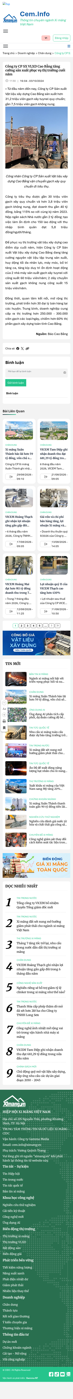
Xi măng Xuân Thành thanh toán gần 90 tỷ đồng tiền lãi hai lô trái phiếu (47, 807)
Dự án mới (10, 1341)
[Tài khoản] (67, 1372)
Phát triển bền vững (18, 1260)
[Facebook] (17, 348)
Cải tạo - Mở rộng (15, 1353)
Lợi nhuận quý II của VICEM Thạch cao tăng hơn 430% (53, 588)
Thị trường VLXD (14, 1242)
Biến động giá (12, 1254)
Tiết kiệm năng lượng (17, 1267)
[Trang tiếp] (51, 625)
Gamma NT (32, 1378)
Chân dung (44, 53)
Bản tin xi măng (38, 674)
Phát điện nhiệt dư (15, 1279)
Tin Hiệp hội (11, 1173)
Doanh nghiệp (26, 53)
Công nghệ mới (13, 1216)
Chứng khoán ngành (42, 799)
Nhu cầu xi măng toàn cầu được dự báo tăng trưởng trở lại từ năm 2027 (47, 735)
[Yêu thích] (4, 728)
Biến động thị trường (19, 1229)
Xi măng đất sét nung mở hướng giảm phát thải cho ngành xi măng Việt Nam (46, 753)
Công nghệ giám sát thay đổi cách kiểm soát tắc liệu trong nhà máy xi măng (48, 842)
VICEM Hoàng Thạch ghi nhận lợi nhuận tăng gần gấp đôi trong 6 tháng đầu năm (19, 525)
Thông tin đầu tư (16, 1334)
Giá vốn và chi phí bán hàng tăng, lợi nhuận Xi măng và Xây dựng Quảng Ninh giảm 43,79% (52, 525)
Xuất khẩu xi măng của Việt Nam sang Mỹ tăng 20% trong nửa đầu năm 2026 (46, 789)
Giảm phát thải (13, 1285)
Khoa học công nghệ (18, 1198)
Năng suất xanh (13, 1273)
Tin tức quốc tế (39, 727)
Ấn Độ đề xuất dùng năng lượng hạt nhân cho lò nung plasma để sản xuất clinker (47, 771)
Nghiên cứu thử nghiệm (44, 817)
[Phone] (67, 1388)
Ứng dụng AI (37, 709)
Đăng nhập (61, 38)
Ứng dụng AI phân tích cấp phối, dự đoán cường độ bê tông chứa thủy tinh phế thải (47, 717)
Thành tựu (10, 1310)
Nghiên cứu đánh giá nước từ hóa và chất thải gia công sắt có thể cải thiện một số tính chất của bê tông (48, 826)
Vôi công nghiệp (14, 1359)
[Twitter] (22, 348)
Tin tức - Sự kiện (16, 1166)
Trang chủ (9, 53)
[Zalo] (67, 1380)
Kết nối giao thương (16, 1316)
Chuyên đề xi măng (41, 834)
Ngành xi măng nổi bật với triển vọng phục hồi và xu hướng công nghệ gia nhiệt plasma (46, 683)
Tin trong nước (39, 745)
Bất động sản (12, 1248)
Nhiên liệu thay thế (16, 1291)
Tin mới (13, 664)
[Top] (6, 4)
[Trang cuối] (57, 625)
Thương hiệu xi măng (17, 1328)
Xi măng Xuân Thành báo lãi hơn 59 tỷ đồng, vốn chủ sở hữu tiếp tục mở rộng (19, 458)
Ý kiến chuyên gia (15, 1322)
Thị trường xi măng (41, 781)
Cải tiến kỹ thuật (14, 1211)
